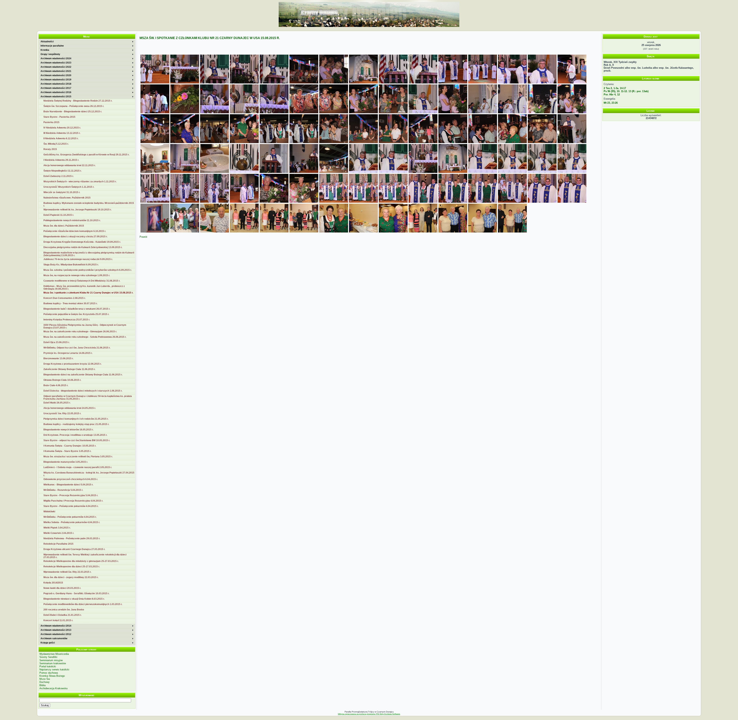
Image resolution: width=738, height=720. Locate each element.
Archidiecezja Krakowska (53, 688)
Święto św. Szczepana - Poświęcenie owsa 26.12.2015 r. (73, 106)
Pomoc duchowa (48, 672)
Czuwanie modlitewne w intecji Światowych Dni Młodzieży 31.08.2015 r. (81, 280)
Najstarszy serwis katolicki (54, 669)
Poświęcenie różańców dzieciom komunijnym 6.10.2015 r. (74, 231)
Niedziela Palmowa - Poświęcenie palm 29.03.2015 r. (71, 538)
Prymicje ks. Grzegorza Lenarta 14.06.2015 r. (67, 353)
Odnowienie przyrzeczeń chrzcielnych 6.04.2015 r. (70, 479)
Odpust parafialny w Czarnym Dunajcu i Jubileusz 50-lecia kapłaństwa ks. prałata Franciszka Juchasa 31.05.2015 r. (87, 397)
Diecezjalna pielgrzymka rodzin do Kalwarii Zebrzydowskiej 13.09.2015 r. (82, 247)
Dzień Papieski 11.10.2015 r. (58, 215)
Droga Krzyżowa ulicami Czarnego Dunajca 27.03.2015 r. (74, 549)
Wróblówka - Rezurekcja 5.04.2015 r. (63, 490)
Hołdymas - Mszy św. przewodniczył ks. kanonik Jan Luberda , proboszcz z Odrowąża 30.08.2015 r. (84, 287)
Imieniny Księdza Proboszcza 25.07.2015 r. (66, 319)
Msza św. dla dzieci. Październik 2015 (63, 225)
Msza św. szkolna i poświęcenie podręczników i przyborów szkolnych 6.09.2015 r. (87, 270)
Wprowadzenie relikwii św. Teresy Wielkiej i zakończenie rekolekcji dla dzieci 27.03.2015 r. (84, 556)
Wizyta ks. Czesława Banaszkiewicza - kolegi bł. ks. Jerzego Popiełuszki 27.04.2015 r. (88, 474)
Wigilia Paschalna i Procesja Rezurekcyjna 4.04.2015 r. (73, 500)
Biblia (42, 685)
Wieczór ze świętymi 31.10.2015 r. (61, 192)
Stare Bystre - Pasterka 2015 (59, 117)
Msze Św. (44, 679)
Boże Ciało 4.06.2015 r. (55, 385)
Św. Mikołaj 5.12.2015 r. (56, 143)
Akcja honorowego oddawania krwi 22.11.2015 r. (69, 165)
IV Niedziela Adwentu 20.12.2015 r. (62, 127)
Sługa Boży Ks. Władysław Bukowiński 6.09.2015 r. (71, 264)
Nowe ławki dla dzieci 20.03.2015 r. (62, 588)
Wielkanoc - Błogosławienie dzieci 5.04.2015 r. (68, 484)
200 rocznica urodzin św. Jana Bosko (63, 609)
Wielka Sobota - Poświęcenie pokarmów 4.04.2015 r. (71, 522)
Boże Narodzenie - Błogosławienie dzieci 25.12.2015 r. (72, 111)
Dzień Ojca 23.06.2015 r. (56, 342)
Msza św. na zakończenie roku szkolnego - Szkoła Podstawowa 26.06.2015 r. (84, 337)
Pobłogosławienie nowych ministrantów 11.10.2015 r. (72, 220)
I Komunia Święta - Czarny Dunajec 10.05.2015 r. (69, 445)
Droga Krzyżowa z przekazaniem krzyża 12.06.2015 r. (72, 363)
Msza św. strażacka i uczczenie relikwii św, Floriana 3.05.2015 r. (78, 456)
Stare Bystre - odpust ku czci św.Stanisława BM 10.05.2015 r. (76, 440)
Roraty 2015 (50, 149)
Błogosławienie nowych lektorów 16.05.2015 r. (68, 429)
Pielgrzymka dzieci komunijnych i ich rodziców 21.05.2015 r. (75, 419)
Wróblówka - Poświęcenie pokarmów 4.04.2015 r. (69, 517)
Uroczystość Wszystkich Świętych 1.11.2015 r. (68, 187)
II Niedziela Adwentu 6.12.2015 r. (60, 138)
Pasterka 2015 (51, 122)
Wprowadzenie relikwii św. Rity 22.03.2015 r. (67, 572)
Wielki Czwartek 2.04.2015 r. (58, 533)
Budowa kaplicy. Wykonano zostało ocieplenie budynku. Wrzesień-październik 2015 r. (88, 204)
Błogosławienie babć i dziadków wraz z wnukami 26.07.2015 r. (76, 309)
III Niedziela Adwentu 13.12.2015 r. (61, 133)
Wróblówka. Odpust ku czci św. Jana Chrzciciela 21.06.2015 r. (76, 347)
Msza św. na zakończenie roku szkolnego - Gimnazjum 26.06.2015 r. (80, 331)
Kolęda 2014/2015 (53, 582)
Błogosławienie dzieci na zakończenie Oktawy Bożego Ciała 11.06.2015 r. (82, 374)
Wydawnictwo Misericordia (54, 653)
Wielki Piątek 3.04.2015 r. (57, 527)
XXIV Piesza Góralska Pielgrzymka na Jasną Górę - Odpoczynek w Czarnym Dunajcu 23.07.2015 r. (84, 326)
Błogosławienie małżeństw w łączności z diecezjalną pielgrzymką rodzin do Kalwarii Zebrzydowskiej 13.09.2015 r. (88, 254)
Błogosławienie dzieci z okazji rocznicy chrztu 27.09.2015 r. (75, 236)
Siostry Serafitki (48, 657)
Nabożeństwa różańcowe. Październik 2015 (67, 197)
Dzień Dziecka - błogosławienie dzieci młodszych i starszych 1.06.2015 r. (82, 390)
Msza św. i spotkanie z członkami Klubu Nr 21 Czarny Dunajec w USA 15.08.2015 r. (88, 292)
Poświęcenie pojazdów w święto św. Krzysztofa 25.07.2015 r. (76, 314)
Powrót (143, 236)
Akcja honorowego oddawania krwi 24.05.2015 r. (69, 408)
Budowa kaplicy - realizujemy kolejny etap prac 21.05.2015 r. (76, 424)
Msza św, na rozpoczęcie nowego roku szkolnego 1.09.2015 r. (76, 275)
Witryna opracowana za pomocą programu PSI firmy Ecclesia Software (369, 714)
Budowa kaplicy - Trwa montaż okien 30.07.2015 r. (70, 303)
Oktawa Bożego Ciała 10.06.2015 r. (62, 380)
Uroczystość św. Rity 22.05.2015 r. (62, 413)
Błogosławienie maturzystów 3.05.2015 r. (65, 462)
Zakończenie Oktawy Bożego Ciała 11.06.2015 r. (69, 369)
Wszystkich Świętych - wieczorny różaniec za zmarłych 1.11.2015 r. (79, 181)
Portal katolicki (47, 666)
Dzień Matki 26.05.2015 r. (57, 402)
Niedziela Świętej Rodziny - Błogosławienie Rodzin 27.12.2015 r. (77, 100)
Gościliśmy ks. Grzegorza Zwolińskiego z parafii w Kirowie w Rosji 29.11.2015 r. (86, 154)
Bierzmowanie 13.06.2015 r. (58, 358)
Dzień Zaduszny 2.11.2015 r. (58, 176)
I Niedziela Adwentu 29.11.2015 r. (61, 160)
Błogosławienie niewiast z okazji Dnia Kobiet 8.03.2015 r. (74, 599)
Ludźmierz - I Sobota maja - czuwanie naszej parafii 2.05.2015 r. (77, 467)
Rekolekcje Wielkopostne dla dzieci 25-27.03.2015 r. (71, 566)
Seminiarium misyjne (51, 660)
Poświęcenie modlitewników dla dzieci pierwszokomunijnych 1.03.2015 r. (82, 604)
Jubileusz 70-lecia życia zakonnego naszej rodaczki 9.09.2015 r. (78, 259)
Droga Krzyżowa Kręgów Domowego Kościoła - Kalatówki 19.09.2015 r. (82, 242)
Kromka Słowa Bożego (52, 675)
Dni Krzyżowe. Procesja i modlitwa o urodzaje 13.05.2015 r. (75, 435)
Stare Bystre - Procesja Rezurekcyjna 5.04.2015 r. (70, 495)
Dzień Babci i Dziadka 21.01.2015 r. (62, 615)
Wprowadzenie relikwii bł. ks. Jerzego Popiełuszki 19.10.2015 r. (77, 209)
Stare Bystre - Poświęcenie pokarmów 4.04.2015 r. (70, 506)
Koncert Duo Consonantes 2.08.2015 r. (64, 298)
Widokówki (49, 511)
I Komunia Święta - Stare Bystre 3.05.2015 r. (67, 451)
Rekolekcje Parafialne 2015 (58, 543)
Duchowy (44, 682)
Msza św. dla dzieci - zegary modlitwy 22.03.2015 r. (70, 577)
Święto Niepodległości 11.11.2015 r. (62, 170)
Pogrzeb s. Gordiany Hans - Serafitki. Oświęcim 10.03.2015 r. (76, 593)
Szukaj (45, 705)
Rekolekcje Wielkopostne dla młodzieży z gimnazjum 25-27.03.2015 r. (81, 561)
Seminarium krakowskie (52, 663)
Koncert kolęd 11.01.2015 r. (58, 620)
